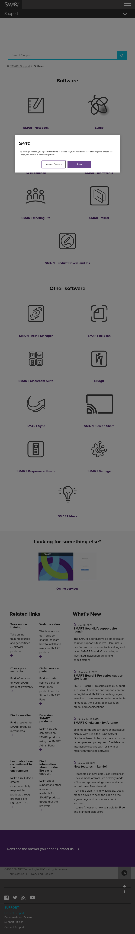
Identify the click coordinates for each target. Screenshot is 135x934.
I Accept (79, 164)
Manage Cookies (54, 164)
